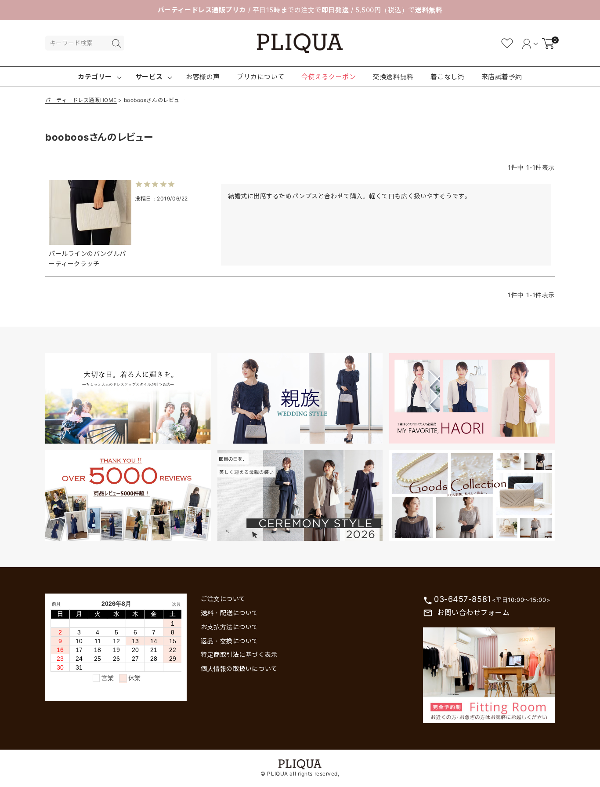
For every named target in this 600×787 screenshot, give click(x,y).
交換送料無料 (392, 77)
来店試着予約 (501, 77)
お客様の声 (203, 77)
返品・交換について (229, 641)
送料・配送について (229, 612)
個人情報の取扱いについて (239, 668)
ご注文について (223, 598)
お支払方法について (229, 626)
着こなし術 (447, 77)
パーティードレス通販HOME (81, 100)
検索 (116, 43)
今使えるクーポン (328, 77)
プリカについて (261, 77)
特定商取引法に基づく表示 (239, 654)
